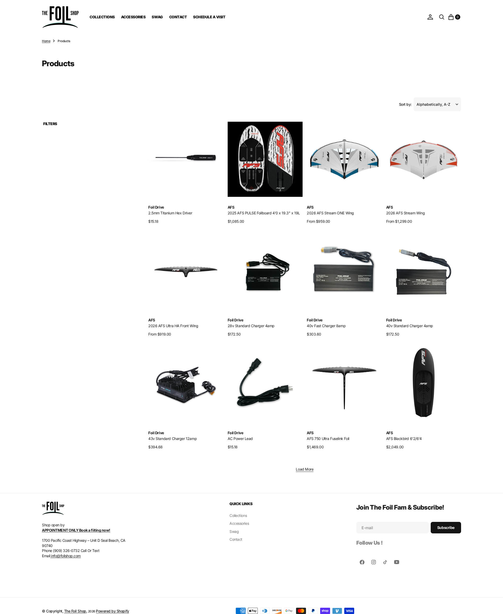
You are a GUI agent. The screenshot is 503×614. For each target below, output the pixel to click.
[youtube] (396, 562)
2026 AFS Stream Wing (405, 213)
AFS (231, 207)
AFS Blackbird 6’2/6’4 (404, 438)
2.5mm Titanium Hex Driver (170, 213)
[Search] (441, 17)
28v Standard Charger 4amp (251, 325)
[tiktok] (385, 562)
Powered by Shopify (112, 611)
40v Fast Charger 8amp (326, 325)
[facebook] (362, 562)
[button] (430, 17)
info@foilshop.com (65, 556)
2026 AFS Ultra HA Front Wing (173, 325)
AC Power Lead (240, 438)
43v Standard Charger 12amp (172, 438)
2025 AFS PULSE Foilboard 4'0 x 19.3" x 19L (264, 213)
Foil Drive (156, 207)
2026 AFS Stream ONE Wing (330, 213)
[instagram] (373, 562)
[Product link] (185, 159)
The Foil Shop (75, 611)
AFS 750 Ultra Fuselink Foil (328, 438)
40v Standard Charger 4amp (409, 325)
